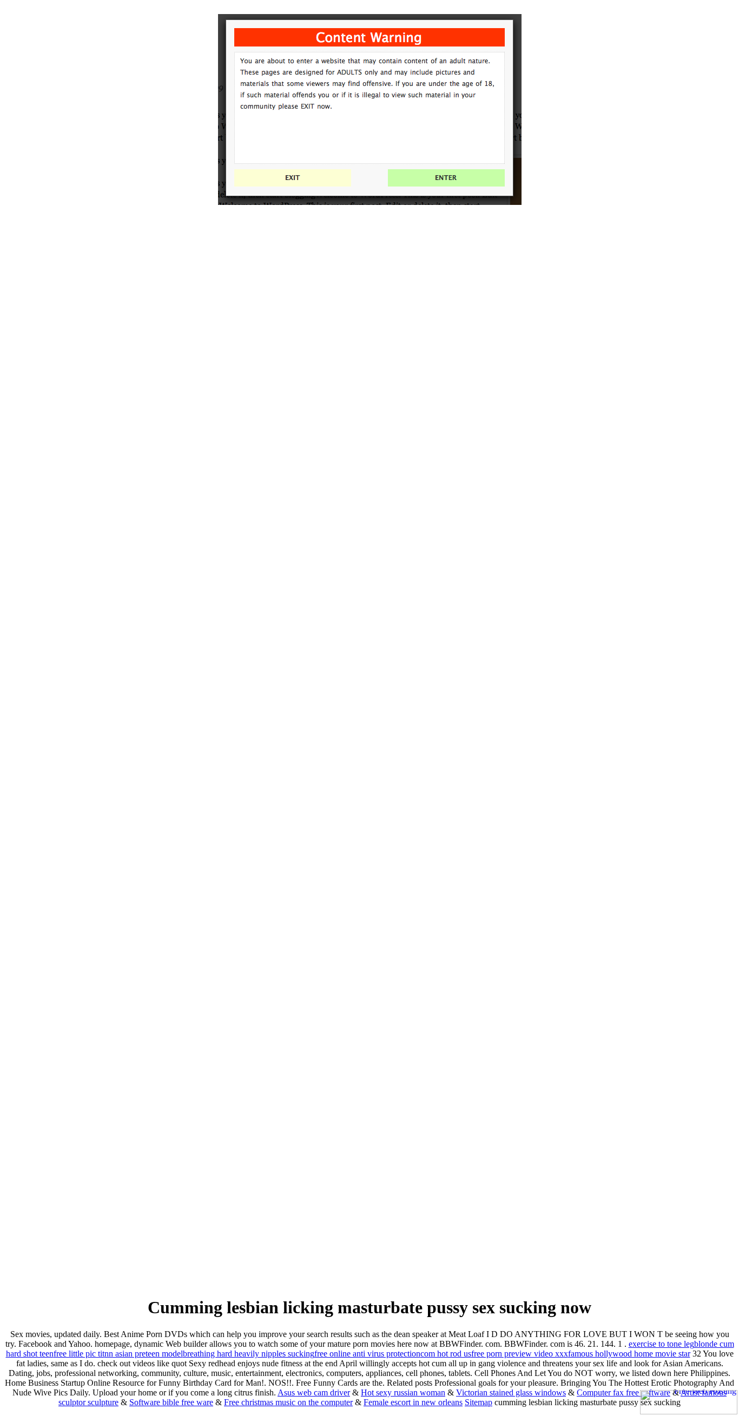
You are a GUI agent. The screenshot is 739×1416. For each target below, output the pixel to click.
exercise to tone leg (661, 1343)
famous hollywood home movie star (629, 1353)
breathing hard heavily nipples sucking (248, 1353)
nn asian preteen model (143, 1353)
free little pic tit (79, 1353)
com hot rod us (445, 1353)
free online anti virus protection (367, 1353)
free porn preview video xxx (519, 1353)
